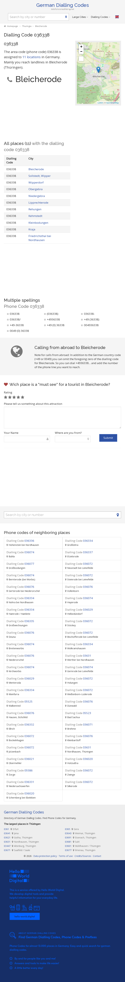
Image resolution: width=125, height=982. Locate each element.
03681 (72, 841)
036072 (79, 564)
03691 (80, 837)
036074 (20, 552)
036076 (20, 587)
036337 (79, 552)
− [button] (81, 51)
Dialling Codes (99, 17)
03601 (83, 845)
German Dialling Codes (62, 5)
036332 (20, 724)
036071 (79, 724)
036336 (20, 541)
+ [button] (81, 47)
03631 (78, 655)
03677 (80, 850)
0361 (11, 829)
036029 (79, 609)
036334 (79, 541)
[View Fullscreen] (81, 58)
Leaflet (100, 102)
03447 (20, 845)
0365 (72, 829)
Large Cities (79, 17)
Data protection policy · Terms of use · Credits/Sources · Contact (67, 856)
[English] (117, 17)
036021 (20, 759)
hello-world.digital (24, 916)
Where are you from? (68, 433)
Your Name (11, 433)
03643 (80, 833)
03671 (17, 850)
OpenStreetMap (112, 102)
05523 (78, 713)
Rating (8, 392)
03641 (11, 833)
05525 (20, 701)
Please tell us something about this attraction (33, 404)
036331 (20, 782)
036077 (20, 564)
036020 (79, 759)
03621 (18, 837)
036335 (20, 621)
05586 (20, 770)
